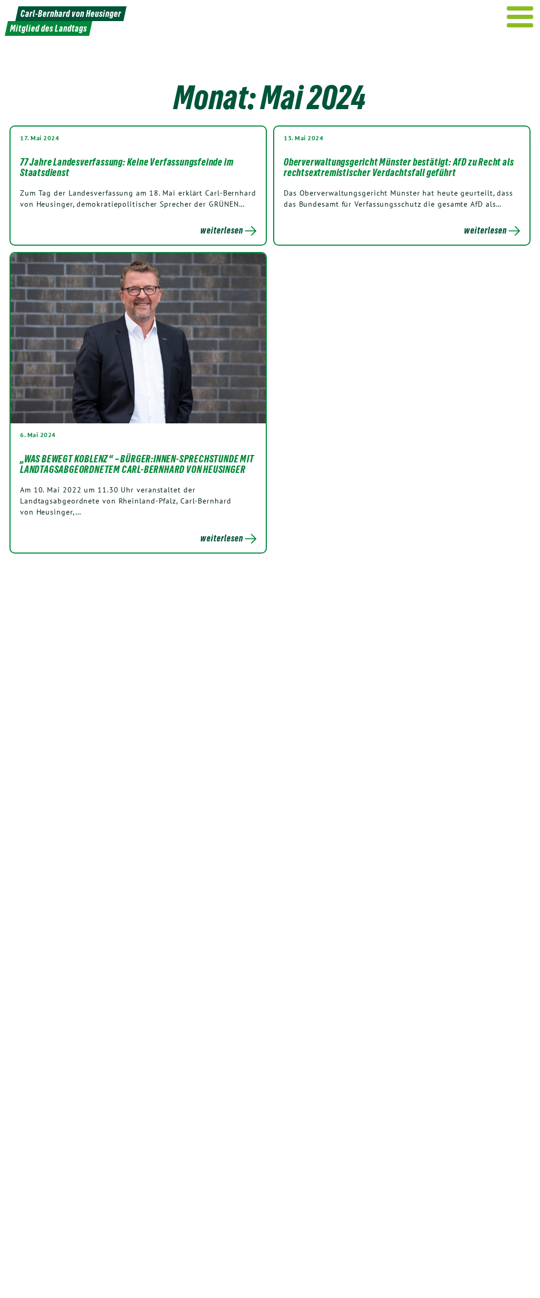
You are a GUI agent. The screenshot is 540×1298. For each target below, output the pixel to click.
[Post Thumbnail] (138, 337)
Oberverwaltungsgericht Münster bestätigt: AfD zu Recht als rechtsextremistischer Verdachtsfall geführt (399, 167)
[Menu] (520, 17)
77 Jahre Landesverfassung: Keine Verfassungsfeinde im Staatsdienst (126, 167)
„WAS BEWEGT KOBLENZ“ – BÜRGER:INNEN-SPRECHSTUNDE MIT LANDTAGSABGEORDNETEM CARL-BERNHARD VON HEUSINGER (137, 464)
